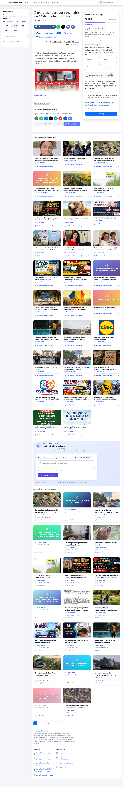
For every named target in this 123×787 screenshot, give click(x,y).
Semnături (54, 33)
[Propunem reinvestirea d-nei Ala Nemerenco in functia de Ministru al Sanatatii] (77, 393)
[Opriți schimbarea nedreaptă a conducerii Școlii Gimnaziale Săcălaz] (77, 244)
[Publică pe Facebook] (46, 118)
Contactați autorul (43, 103)
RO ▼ (29, 2)
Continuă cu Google (96, 29)
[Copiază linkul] (73, 27)
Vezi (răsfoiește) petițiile (41, 2)
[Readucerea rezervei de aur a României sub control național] (77, 304)
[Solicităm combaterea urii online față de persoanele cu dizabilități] (47, 154)
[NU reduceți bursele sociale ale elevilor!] (47, 363)
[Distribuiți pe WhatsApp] (58, 27)
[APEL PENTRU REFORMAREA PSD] (106, 213)
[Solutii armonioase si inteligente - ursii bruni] (77, 214)
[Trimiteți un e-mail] (68, 27)
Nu (94, 108)
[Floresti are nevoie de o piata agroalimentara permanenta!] (77, 334)
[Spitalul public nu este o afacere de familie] (77, 423)
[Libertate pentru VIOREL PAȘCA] (77, 154)
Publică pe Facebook (46, 27)
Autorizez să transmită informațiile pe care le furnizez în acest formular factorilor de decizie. (102, 97)
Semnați (101, 114)
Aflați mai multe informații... (16, 21)
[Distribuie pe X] (63, 27)
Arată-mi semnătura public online (97, 92)
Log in (97, 2)
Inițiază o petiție (108, 2)
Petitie (40, 33)
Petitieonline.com (15, 3)
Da (88, 108)
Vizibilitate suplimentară (47, 37)
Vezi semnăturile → (91, 24)
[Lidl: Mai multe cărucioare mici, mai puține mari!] (106, 334)
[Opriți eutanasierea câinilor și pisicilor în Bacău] (47, 423)
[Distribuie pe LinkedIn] (65, 118)
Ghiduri (36, 749)
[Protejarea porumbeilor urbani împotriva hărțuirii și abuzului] (106, 274)
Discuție (69, 33)
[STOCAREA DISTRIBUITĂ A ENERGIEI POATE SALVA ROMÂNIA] (47, 274)
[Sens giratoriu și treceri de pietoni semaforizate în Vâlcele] (77, 363)
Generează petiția (49, 475)
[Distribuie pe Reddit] (60, 118)
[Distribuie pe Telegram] (56, 118)
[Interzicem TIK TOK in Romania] (106, 303)
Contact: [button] (54, 2)
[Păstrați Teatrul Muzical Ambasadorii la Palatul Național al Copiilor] (77, 274)
